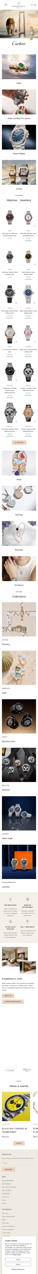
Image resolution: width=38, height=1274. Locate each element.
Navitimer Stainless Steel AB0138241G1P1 (28, 389)
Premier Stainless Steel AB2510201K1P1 (28, 430)
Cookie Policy (6, 1236)
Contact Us (5, 1197)
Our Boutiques (6, 1184)
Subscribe (8, 1169)
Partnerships (6, 1193)
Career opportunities (13, 1001)
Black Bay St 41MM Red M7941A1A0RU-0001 (9, 235)
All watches (19, 442)
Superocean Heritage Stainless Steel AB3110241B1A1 (9, 390)
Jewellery (25, 200)
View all (19, 1143)
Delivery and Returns (8, 1226)
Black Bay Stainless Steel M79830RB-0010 (28, 235)
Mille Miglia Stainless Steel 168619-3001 (10, 312)
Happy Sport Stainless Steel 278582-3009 (28, 351)
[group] (19, 29)
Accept (18, 1259)
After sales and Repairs (9, 1187)
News (3, 1200)
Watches (12, 200)
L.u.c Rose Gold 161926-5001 (10, 351)
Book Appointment (7, 1180)
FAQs (3, 1220)
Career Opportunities (8, 1216)
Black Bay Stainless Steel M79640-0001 (10, 273)
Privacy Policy (17, 1254)
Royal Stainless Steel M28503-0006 (28, 273)
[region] (19, 29)
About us (8, 996)
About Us (5, 1213)
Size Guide (5, 1223)
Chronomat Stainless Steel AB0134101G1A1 (10, 430)
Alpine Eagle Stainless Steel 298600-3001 (28, 312)
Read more (5, 1136)
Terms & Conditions (8, 1229)
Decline (18, 1264)
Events (4, 1203)
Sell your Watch (6, 1190)
